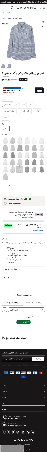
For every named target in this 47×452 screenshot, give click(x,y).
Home (4, 18)
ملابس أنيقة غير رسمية (15, 18)
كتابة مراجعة (23, 322)
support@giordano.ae (17, 426)
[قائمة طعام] (3, 7)
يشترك (38, 359)
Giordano (26, 445)
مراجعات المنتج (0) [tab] (13, 302)
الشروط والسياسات (23, 450)
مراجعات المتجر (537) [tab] (34, 302)
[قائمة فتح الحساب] (41, 7)
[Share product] (43, 26)
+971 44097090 (14, 418)
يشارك (9, 278)
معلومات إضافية (11, 269)
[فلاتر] (4, 309)
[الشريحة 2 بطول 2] (9, 66)
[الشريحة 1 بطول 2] (3, 66)
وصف (7, 239)
